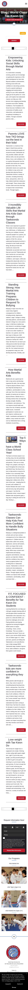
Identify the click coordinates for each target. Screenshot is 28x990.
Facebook (10, 972)
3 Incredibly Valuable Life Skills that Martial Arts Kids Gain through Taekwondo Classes (15, 213)
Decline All (20, 984)
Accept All (8, 984)
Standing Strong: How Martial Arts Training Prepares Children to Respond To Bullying (13, 295)
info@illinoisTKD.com (14, 967)
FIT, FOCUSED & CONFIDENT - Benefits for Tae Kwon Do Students (16, 599)
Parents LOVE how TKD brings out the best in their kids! (15, 138)
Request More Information (14, 19)
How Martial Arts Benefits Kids (14, 372)
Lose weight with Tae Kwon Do (14, 742)
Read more (21, 124)
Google (17, 972)
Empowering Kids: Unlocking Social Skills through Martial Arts (15, 63)
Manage (14, 987)
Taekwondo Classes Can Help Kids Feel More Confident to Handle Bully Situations (14, 522)
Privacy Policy (9, 980)
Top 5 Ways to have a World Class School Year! (16, 445)
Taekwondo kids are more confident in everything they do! (14, 671)
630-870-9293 (14, 965)
